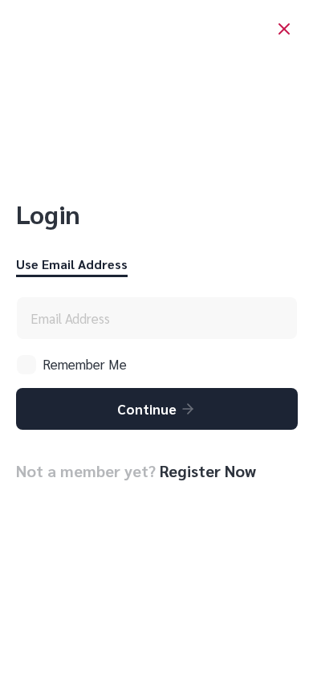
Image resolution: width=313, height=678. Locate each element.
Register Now (208, 470)
